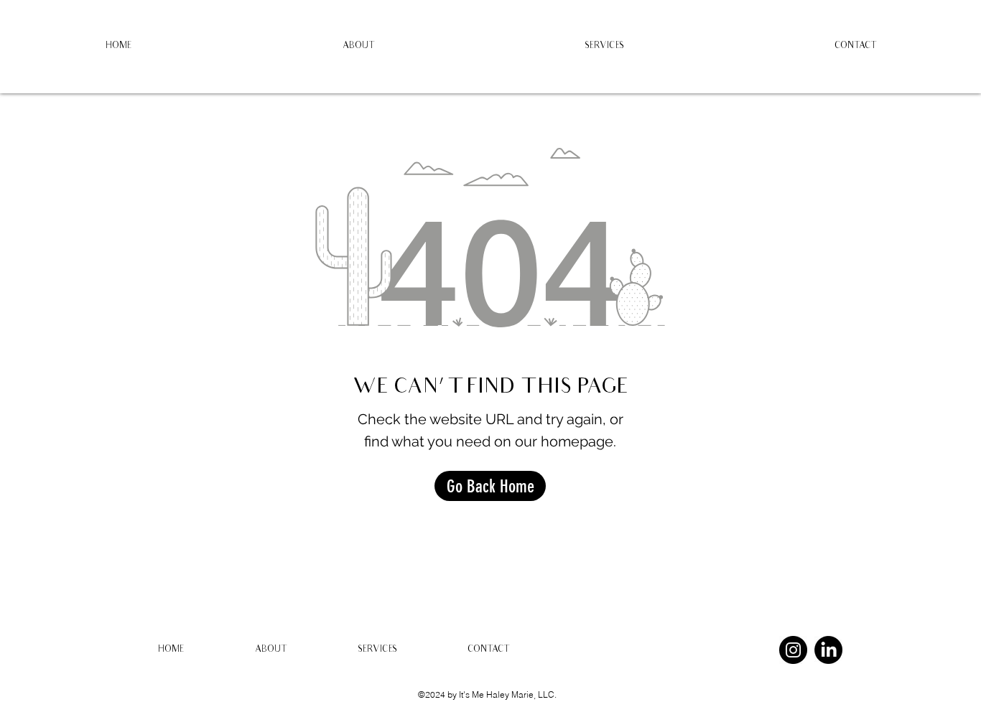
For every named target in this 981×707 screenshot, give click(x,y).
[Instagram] (793, 650)
